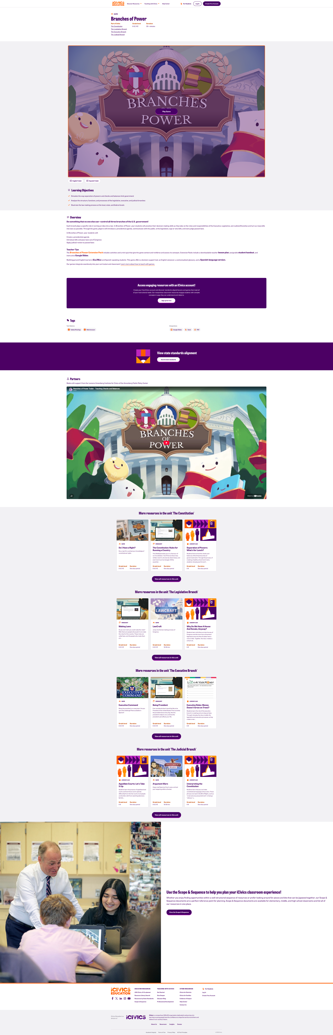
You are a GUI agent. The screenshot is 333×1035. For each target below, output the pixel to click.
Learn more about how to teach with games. (138, 264)
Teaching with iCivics (150, 4)
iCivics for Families (185, 995)
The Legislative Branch (119, 29)
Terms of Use (161, 1032)
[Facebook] (112, 998)
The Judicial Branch (118, 34)
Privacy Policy (171, 1032)
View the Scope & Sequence (179, 912)
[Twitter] (116, 998)
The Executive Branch (118, 32)
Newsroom (163, 1024)
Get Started (161, 992)
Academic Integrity (151, 1032)
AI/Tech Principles (182, 1032)
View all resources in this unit (166, 579)
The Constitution (116, 26)
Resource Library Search (142, 995)
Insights (171, 1024)
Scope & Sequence (140, 1002)
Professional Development (165, 1002)
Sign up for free (166, 300)
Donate (179, 1024)
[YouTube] (129, 998)
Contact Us (183, 1005)
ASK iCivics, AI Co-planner (143, 992)
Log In (197, 4)
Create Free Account (211, 4)
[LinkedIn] (120, 998)
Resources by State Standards (144, 998)
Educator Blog (161, 998)
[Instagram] (124, 998)
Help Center (166, 4)
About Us (154, 1024)
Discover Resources (133, 4)
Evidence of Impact (186, 998)
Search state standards (168, 359)
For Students (187, 4)
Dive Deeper (161, 995)
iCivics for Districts (185, 992)
